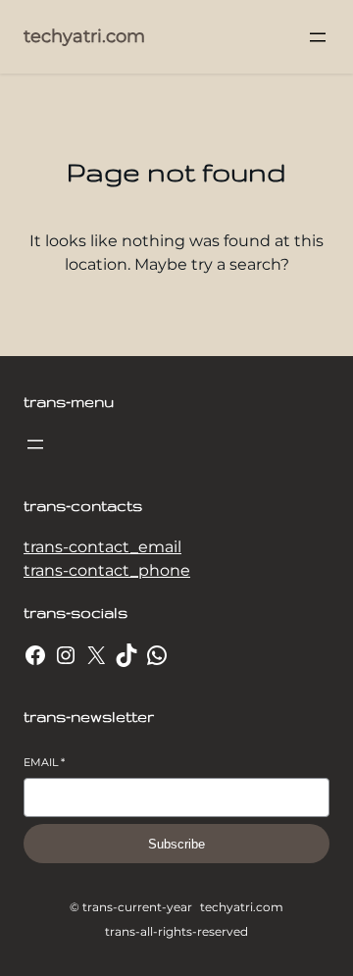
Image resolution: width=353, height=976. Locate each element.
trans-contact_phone (107, 570)
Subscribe (176, 844)
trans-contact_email (102, 547)
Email (44, 762)
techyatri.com (84, 36)
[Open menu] (317, 37)
